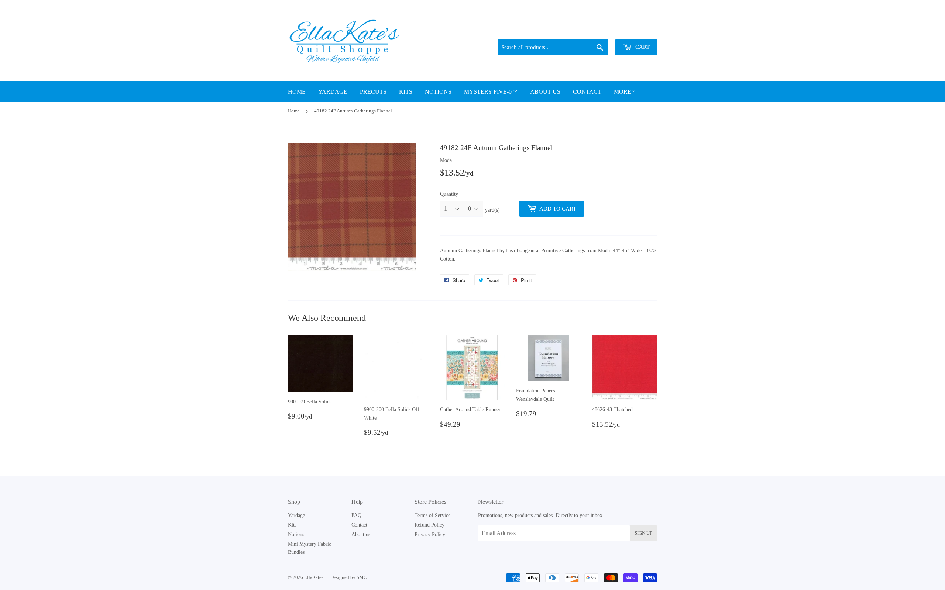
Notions (438, 91)
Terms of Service (432, 515)
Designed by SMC (348, 577)
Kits (405, 91)
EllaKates (313, 577)
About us (545, 91)
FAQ (356, 515)
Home (297, 91)
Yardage (332, 91)
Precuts (373, 91)
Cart (642, 47)
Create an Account (639, 29)
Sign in (605, 29)
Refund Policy (429, 525)
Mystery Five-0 (488, 91)
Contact (587, 91)
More (622, 91)
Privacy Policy (430, 534)
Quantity (449, 194)
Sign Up (643, 533)
